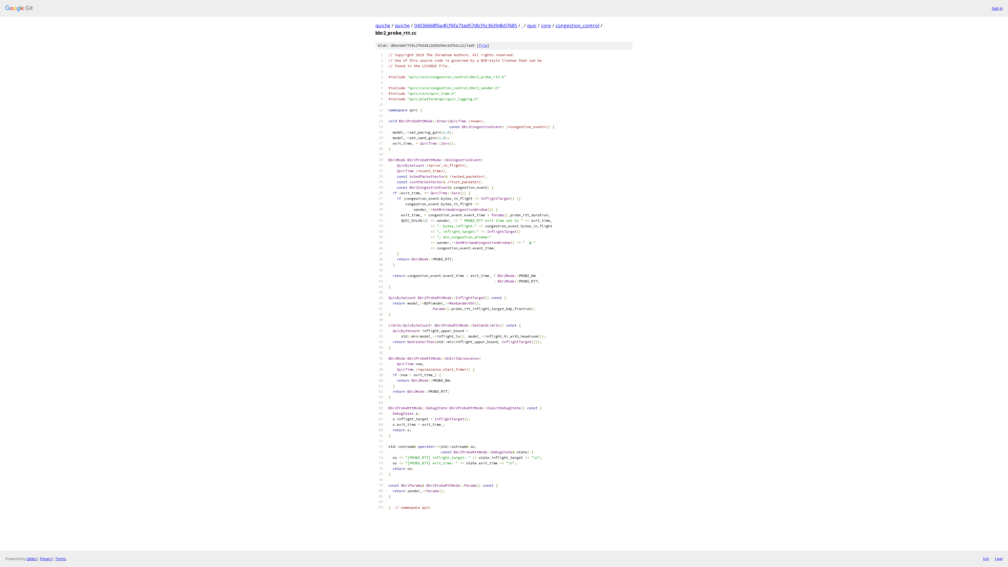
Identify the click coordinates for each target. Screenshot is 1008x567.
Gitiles (32, 558)
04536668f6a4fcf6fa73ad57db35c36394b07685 (465, 25)
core (546, 25)
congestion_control (577, 25)
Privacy (46, 558)
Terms (60, 558)
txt (986, 558)
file (483, 45)
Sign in (997, 8)
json (998, 558)
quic (532, 25)
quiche (382, 25)
